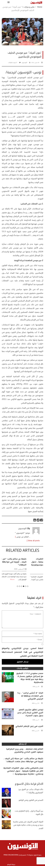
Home (39, 7)
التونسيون (24, 62)
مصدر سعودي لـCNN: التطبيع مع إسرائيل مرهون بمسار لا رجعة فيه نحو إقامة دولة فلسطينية (29, 677)
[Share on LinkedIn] (34, 520)
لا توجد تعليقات (12, 62)
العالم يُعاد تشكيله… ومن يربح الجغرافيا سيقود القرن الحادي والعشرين (24, 750)
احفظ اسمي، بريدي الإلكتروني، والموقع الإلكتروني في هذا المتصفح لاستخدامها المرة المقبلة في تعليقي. (22, 652)
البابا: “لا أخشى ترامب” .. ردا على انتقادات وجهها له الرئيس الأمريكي (30, 696)
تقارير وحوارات (29, 7)
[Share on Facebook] (41, 520)
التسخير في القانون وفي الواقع (31, 800)
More (37, 582)
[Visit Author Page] (36, 534)
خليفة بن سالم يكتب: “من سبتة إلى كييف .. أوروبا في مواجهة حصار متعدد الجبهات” (23, 760)
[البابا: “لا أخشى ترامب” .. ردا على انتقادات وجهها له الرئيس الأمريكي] (8, 697)
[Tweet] (38, 520)
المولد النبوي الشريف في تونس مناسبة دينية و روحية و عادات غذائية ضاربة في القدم (28, 825)
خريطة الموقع (11, 864)
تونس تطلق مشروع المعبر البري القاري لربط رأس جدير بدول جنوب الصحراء (30, 712)
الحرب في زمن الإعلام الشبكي (29, 726)
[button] (8, 2)
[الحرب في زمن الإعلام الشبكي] (8, 731)
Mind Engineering (11, 855)
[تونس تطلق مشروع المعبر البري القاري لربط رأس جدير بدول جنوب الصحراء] (8, 714)
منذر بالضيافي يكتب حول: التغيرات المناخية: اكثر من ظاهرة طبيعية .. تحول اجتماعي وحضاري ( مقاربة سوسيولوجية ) (22, 563)
